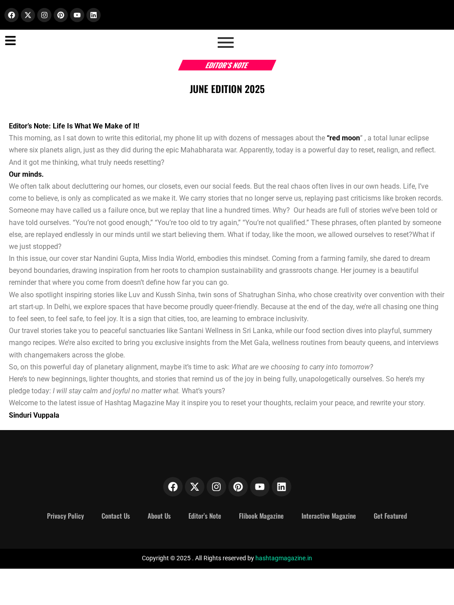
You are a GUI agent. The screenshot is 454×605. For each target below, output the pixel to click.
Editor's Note (227, 65)
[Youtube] (77, 15)
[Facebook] (11, 15)
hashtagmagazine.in (283, 558)
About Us (159, 515)
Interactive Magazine (328, 515)
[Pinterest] (61, 15)
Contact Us (116, 515)
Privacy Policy (65, 515)
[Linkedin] (93, 15)
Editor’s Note (204, 515)
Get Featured (390, 515)
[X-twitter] (28, 15)
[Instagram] (44, 15)
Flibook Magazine (261, 515)
